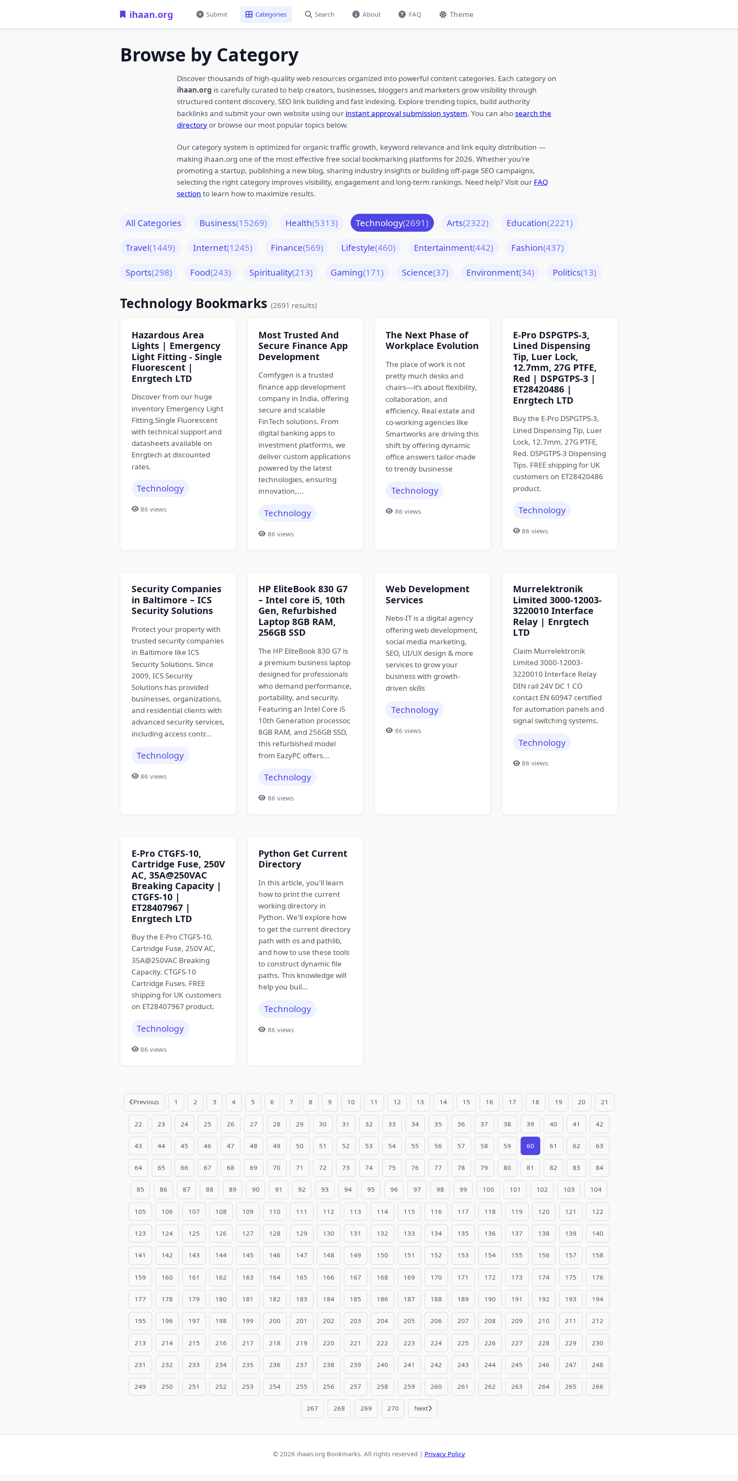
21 (605, 1101)
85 (140, 1189)
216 (221, 1342)
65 (161, 1167)
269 (366, 1408)
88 (210, 1189)
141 (140, 1255)
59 (507, 1145)
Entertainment (453, 247)
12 (397, 1101)
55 (415, 1145)
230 (597, 1342)
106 (167, 1211)
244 (490, 1364)
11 (374, 1101)
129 (302, 1233)
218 (275, 1342)
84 (599, 1167)
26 (230, 1124)
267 (312, 1408)
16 (489, 1101)
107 (194, 1211)
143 (194, 1255)
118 (490, 1211)
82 (553, 1167)
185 (355, 1299)
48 (254, 1145)
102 (542, 1189)
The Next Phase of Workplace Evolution (432, 340)
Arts (468, 223)
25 (207, 1124)
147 (302, 1255)
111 (302, 1211)
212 (597, 1320)
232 (167, 1364)
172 (490, 1277)
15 (466, 1101)
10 (351, 1101)
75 (392, 1167)
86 (163, 1189)
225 (463, 1342)
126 (221, 1233)
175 (571, 1277)
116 (436, 1211)
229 (571, 1342)
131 (355, 1233)
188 (436, 1299)
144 (221, 1255)
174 (544, 1277)
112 (328, 1211)
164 (275, 1277)
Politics (574, 272)
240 (382, 1364)
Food (210, 272)
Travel (150, 247)
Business (233, 223)
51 (323, 1145)
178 (167, 1299)
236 (275, 1364)
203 (355, 1320)
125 (194, 1233)
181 (248, 1299)
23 (161, 1124)
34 (415, 1124)
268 (339, 1408)
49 (277, 1145)
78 (461, 1167)
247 (571, 1364)
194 (597, 1299)
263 (517, 1386)
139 (571, 1233)
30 (323, 1124)
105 (140, 1211)
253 (248, 1386)
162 (221, 1277)
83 (576, 1167)
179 (194, 1299)
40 (553, 1124)
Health (311, 223)
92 (302, 1189)
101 (515, 1189)
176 (597, 1277)
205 (409, 1320)
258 (382, 1386)
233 (194, 1364)
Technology (392, 223)
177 (140, 1299)
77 (438, 1167)
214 (167, 1342)
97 (417, 1189)
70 (277, 1167)
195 (140, 1320)
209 (517, 1320)
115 (409, 1211)
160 (167, 1277)
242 (436, 1364)
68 (230, 1167)
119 (517, 1211)
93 (325, 1189)
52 (346, 1145)
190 (490, 1299)
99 (463, 1189)
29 (300, 1124)
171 (463, 1277)
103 (569, 1189)
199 (248, 1320)
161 (194, 1277)
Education (540, 223)
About (372, 14)
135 (463, 1233)
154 (490, 1255)
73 (346, 1167)
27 (254, 1124)
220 (328, 1342)
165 (302, 1277)
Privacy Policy (445, 1453)
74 (369, 1167)
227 (517, 1342)
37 (484, 1124)
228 (544, 1342)
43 (138, 1145)
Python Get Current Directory (302, 859)
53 (369, 1145)
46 (207, 1145)
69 (254, 1167)
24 (184, 1124)
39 (530, 1124)
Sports (149, 272)
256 (328, 1386)
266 (597, 1386)
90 (256, 1189)
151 (409, 1255)
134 (436, 1233)
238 (328, 1364)
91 (279, 1189)
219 (302, 1342)
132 (382, 1233)
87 (186, 1189)
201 (302, 1320)
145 (248, 1255)
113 (355, 1211)
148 (328, 1255)
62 (576, 1145)
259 (409, 1386)
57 (461, 1145)
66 (184, 1167)
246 (544, 1364)
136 (490, 1233)
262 (490, 1386)
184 (328, 1299)
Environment (500, 272)
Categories (271, 14)
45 (184, 1145)
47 (230, 1145)
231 (140, 1364)
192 (544, 1299)
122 (597, 1211)
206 (436, 1320)
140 (597, 1233)
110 (275, 1211)
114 (382, 1211)
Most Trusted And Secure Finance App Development (303, 345)
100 (488, 1189)
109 (248, 1211)
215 (194, 1342)
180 (221, 1299)
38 (507, 1124)
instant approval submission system (406, 113)
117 (463, 1211)
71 (300, 1167)
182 (275, 1299)
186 (382, 1299)
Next (421, 1408)
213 (140, 1342)
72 (323, 1167)
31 (346, 1124)
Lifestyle (368, 247)
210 (544, 1320)
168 (382, 1277)
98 (440, 1189)
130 (328, 1233)
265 (571, 1386)
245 (517, 1364)
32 (369, 1124)
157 (571, 1255)
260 (436, 1386)
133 (409, 1233)
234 (221, 1364)
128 (275, 1233)
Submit (216, 14)
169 (409, 1277)
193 (571, 1299)
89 (233, 1189)
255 (302, 1386)
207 (463, 1320)
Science (425, 272)
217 (248, 1342)
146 (275, 1255)
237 (302, 1364)
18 (535, 1101)
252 (221, 1386)
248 (597, 1364)
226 (490, 1342)
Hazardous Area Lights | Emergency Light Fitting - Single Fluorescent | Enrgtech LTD (177, 356)
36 (461, 1124)
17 (512, 1101)
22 (138, 1124)
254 (275, 1386)
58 (484, 1145)
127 (248, 1233)
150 (382, 1255)
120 (544, 1211)
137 (517, 1233)
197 (194, 1320)
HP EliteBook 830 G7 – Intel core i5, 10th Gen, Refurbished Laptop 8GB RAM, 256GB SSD (303, 610)
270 (393, 1408)
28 (277, 1124)
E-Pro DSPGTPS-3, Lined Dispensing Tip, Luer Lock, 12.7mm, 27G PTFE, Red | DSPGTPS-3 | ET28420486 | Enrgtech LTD (555, 367)
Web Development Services (427, 594)
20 (582, 1101)
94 (348, 1189)
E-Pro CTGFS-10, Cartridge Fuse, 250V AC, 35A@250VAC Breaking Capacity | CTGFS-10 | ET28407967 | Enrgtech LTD (178, 886)
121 (571, 1211)
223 (409, 1342)
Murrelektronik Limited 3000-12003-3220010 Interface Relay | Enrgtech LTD (557, 610)
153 (463, 1255)
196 (167, 1320)
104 (596, 1189)
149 (355, 1255)
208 (490, 1320)
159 (140, 1277)
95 (371, 1189)
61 (553, 1145)
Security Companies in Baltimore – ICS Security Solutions (177, 599)
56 (438, 1145)
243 (463, 1364)
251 (194, 1386)
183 (302, 1299)
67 (207, 1167)
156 (544, 1255)
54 (392, 1145)
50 (300, 1145)
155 (517, 1255)
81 (530, 1167)
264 (544, 1386)
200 (275, 1320)
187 (409, 1299)
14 (443, 1101)
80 (507, 1167)
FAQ (415, 14)
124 (167, 1233)
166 (328, 1277)
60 (530, 1145)
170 (436, 1277)
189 (463, 1299)
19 (558, 1101)
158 (597, 1255)
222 (382, 1342)
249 (140, 1386)
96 (394, 1189)
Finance (297, 247)
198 (221, 1320)
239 (355, 1364)
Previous (146, 1101)
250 (167, 1386)
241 (409, 1364)
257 (355, 1386)
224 (436, 1342)
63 (599, 1145)
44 (161, 1145)
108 (221, 1211)
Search (324, 14)
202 (328, 1320)
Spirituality (281, 272)
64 (138, 1167)
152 (436, 1255)
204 (382, 1320)
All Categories (154, 223)
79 (484, 1167)
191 (517, 1299)
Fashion (537, 247)
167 (355, 1277)
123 (140, 1233)
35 (438, 1124)
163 (248, 1277)
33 (392, 1124)
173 (517, 1277)
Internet (222, 247)
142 (167, 1255)
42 (599, 1124)
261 (463, 1386)
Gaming (357, 272)
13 (420, 1101)
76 (415, 1167)
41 (576, 1124)
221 (355, 1342)
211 (571, 1320)
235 (248, 1364)
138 (544, 1233)
